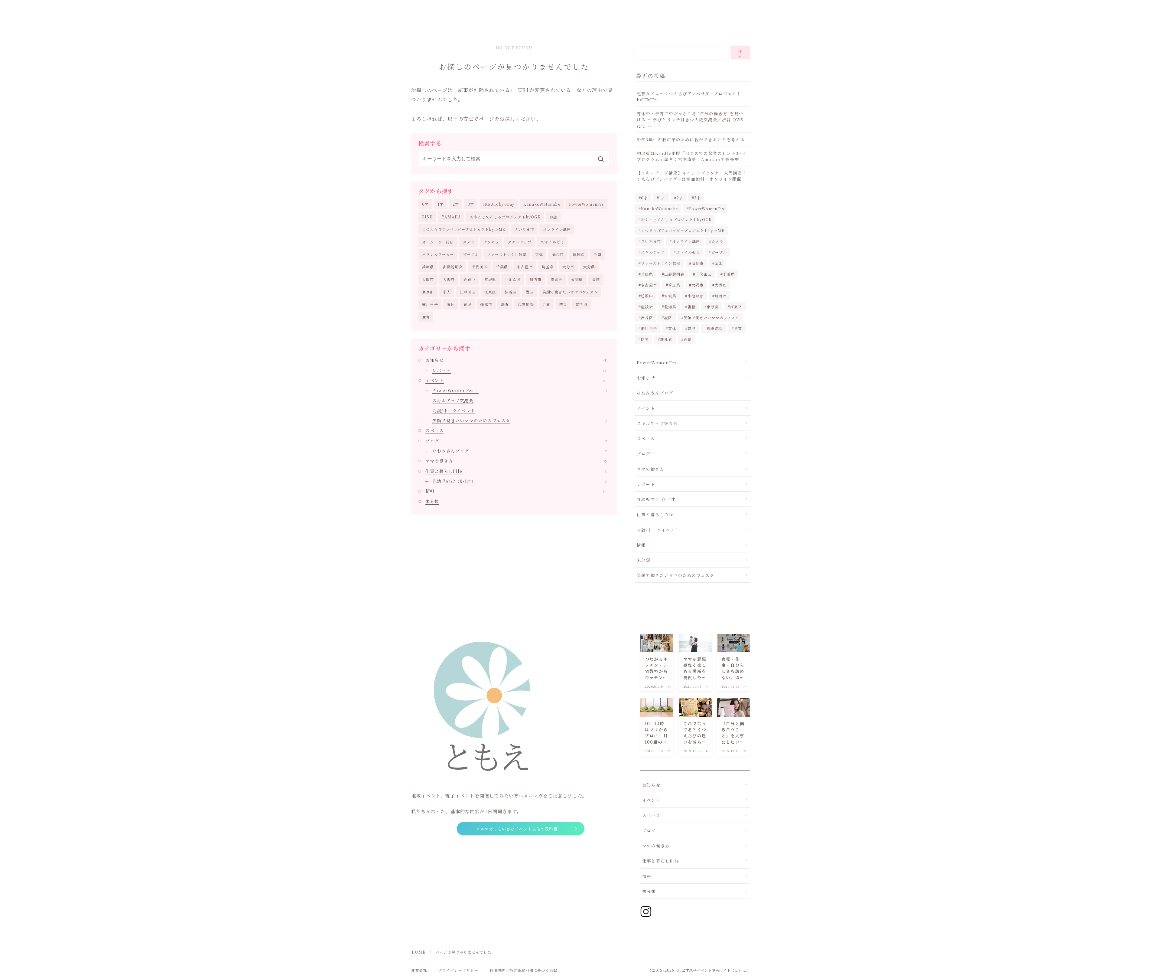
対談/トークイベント (519, 411)
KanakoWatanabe (541, 204)
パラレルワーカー (438, 254)
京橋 (539, 254)
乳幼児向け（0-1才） (519, 481)
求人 (447, 291)
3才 (471, 204)
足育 (546, 304)
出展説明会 (453, 266)
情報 (516, 491)
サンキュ (491, 241)
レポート (519, 370)
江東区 (490, 291)
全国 (597, 254)
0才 (425, 204)
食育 (426, 316)
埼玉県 (548, 266)
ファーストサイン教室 (506, 254)
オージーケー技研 (438, 241)
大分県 (589, 266)
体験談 (579, 254)
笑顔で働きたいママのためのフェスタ (519, 420)
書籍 (596, 279)
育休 (451, 304)
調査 (505, 304)
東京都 (428, 291)
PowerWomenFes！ (519, 390)
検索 (740, 54)
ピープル (471, 254)
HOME (418, 951)
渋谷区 (511, 291)
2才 (456, 204)
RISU (427, 216)
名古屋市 (525, 266)
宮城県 (490, 279)
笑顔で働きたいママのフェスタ (570, 291)
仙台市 (558, 254)
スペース (516, 430)
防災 (563, 304)
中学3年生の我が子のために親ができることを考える (691, 139)
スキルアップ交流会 (519, 401)
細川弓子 (430, 304)
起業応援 (526, 304)
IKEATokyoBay (499, 204)
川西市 (536, 279)
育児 (467, 304)
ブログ (516, 441)
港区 (530, 291)
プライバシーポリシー (458, 970)
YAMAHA (451, 216)
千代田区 (480, 266)
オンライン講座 (557, 229)
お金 (553, 216)
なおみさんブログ (519, 451)
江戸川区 (468, 291)
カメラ (469, 241)
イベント (516, 380)
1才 (440, 204)
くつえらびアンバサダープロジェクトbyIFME (464, 229)
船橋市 (486, 304)
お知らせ (516, 360)
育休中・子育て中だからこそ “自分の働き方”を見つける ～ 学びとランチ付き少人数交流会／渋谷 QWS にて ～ (690, 119)
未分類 (516, 501)
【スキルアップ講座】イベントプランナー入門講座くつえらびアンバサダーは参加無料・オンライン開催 (692, 176)
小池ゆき (513, 279)
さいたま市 (524, 229)
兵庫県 (428, 266)
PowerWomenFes (586, 204)
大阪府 (449, 279)
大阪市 (428, 279)
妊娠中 (469, 279)
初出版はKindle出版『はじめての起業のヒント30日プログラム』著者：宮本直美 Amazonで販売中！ (691, 156)
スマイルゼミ (552, 241)
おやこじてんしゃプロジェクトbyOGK (505, 216)
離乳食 (582, 304)
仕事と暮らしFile (516, 471)
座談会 (557, 279)
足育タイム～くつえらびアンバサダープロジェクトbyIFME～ (689, 96)
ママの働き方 (516, 461)
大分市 (568, 266)
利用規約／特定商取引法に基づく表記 (523, 970)
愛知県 (577, 279)
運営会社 (419, 970)
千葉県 (502, 266)
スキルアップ (520, 241)
